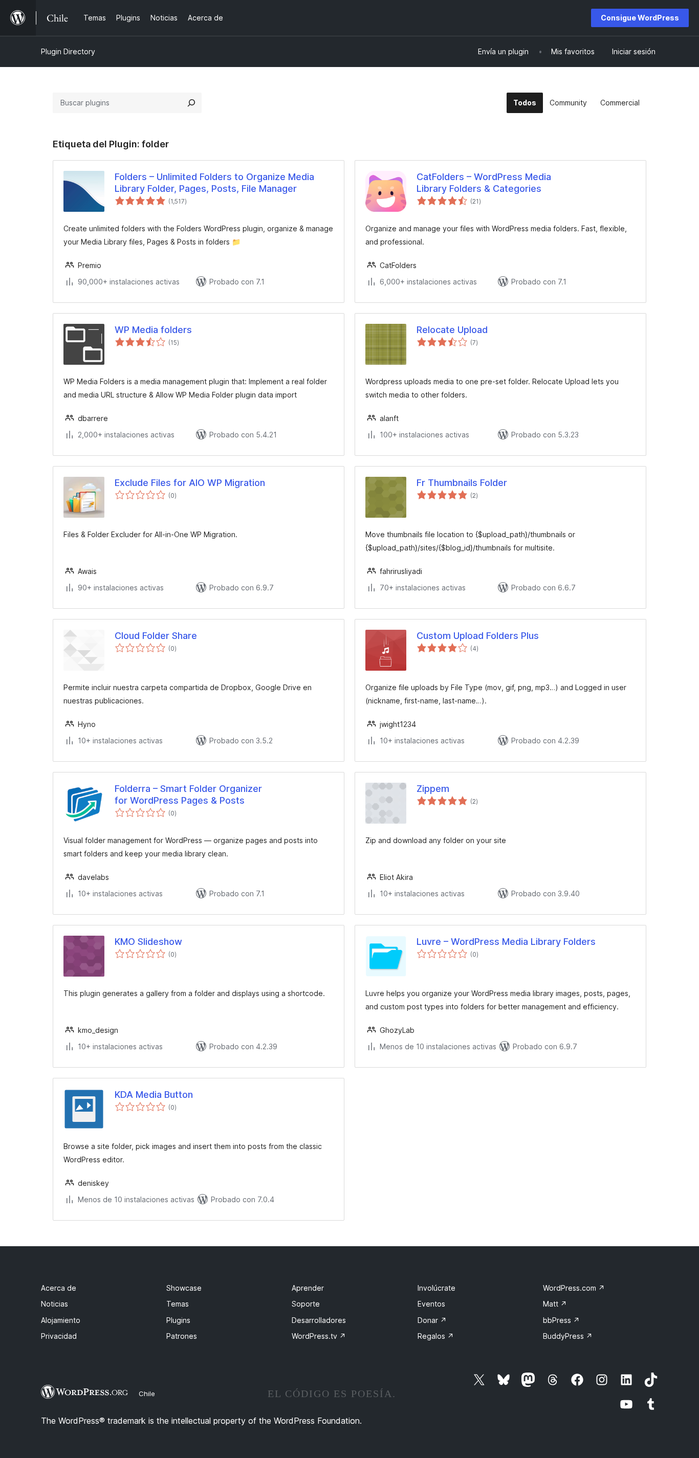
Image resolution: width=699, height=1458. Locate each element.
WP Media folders (153, 329)
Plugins (178, 1320)
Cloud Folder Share (156, 635)
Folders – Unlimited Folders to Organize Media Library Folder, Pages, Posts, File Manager (214, 182)
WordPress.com (574, 1288)
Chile (147, 1393)
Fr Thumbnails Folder (462, 482)
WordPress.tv (319, 1336)
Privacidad (59, 1336)
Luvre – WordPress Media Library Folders (506, 941)
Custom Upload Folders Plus (478, 635)
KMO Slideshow (148, 941)
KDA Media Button (154, 1094)
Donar (432, 1320)
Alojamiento (60, 1320)
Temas (177, 1303)
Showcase (184, 1288)
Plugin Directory (68, 51)
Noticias (54, 1303)
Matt (555, 1303)
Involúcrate (436, 1288)
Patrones (181, 1336)
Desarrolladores (319, 1320)
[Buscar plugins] (191, 103)
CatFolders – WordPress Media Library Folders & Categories (484, 182)
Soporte (306, 1303)
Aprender (308, 1288)
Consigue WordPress (640, 17)
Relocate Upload (452, 329)
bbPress (561, 1320)
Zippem (433, 788)
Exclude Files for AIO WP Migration (190, 482)
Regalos (436, 1336)
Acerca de (58, 1288)
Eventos (431, 1303)
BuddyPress (568, 1336)
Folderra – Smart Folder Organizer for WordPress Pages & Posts (188, 794)
